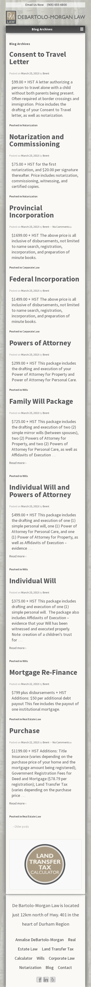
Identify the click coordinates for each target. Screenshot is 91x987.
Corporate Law (31, 267)
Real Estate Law (31, 719)
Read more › (17, 463)
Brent (46, 73)
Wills (25, 389)
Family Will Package (41, 401)
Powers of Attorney (40, 342)
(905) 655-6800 (57, 5)
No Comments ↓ (62, 226)
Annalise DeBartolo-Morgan (39, 939)
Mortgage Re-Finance (43, 672)
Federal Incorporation (44, 279)
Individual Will (32, 580)
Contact (65, 967)
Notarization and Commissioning (36, 140)
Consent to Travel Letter (37, 58)
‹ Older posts (21, 827)
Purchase (24, 730)
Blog (50, 967)
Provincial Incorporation (31, 211)
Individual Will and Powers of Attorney (40, 490)
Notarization (30, 125)
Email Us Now (34, 5)
